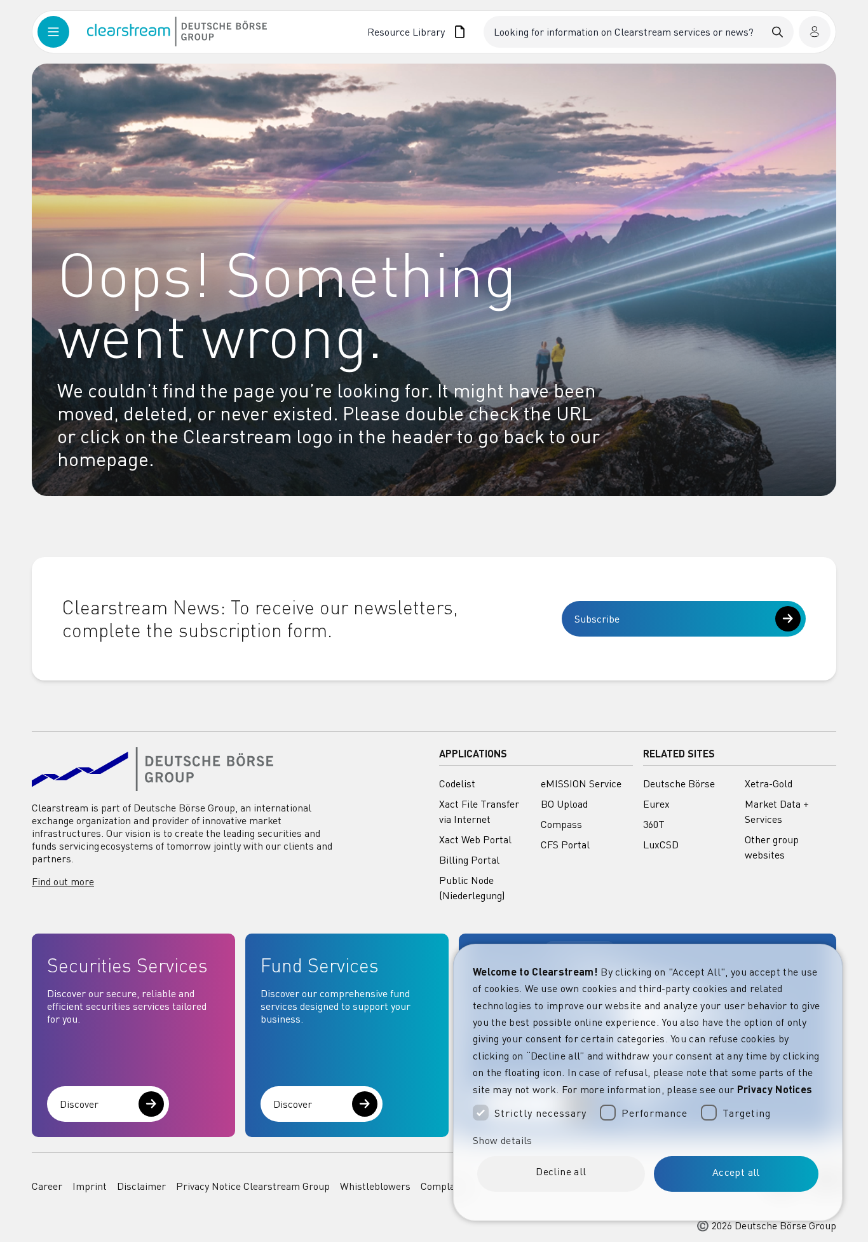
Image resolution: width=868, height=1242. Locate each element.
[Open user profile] (815, 32)
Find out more (63, 881)
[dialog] (648, 1082)
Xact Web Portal (475, 839)
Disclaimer (141, 1186)
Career (47, 1186)
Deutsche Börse (679, 783)
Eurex (656, 803)
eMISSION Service (581, 783)
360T (654, 824)
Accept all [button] (736, 1172)
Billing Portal (469, 859)
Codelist (457, 783)
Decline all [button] (561, 1171)
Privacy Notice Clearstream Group (253, 1186)
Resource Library (406, 31)
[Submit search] (777, 32)
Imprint (89, 1186)
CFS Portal (565, 844)
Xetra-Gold (768, 783)
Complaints (446, 1186)
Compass (561, 824)
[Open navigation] (62, 32)
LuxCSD (661, 844)
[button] (648, 1140)
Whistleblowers (375, 1186)
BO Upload (564, 803)
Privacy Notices (775, 1089)
